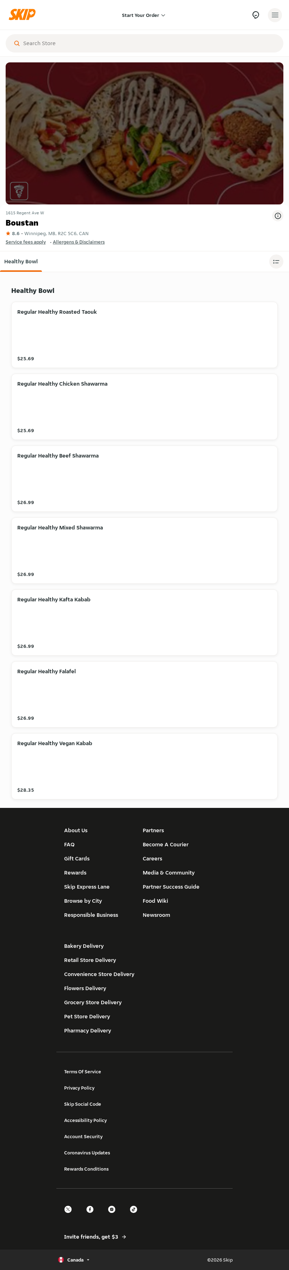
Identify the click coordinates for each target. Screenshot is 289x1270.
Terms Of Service (82, 1071)
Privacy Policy (79, 1088)
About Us (75, 830)
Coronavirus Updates (87, 1152)
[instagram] (114, 1215)
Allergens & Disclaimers (79, 242)
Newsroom (156, 915)
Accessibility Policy (85, 1120)
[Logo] (24, 15)
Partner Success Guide (171, 886)
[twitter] (70, 1215)
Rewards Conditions (86, 1169)
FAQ (69, 844)
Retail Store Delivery (90, 960)
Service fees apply (26, 242)
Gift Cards (77, 858)
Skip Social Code (82, 1104)
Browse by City (83, 900)
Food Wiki (155, 900)
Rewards (75, 872)
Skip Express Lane (87, 886)
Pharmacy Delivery (87, 1030)
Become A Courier (166, 844)
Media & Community (169, 872)
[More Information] (277, 215)
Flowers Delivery (85, 988)
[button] (21, 261)
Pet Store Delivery (87, 1016)
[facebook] (92, 1215)
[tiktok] (136, 1215)
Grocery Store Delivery (93, 1002)
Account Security (83, 1136)
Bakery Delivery (84, 946)
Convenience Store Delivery (99, 974)
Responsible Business (91, 915)
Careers (152, 858)
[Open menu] (275, 15)
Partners (153, 830)
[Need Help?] (255, 15)
